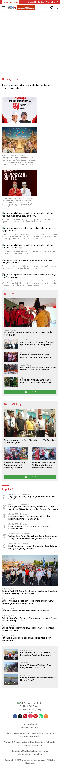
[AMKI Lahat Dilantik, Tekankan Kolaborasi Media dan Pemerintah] (30, 312)
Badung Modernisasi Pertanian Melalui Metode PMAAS (27, 611)
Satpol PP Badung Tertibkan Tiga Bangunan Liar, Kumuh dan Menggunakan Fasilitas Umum (28, 602)
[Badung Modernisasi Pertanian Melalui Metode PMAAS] (11, 679)
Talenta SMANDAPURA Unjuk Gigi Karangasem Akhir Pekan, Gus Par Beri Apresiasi (29, 619)
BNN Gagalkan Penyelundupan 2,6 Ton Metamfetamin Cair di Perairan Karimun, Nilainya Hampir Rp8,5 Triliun (38, 368)
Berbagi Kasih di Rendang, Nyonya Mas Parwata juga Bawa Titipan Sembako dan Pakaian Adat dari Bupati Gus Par (32, 507)
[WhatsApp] (41, 716)
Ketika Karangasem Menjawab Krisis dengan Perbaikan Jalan (29, 527)
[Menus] (4, 7)
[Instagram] (30, 716)
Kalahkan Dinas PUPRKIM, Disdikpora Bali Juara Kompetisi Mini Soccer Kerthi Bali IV (43, 465)
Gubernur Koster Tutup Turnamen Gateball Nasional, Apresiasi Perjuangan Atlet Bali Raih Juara (16, 465)
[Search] (56, 7)
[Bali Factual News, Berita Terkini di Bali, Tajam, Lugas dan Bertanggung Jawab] (21, 7)
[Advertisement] (30, 41)
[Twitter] (20, 716)
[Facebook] (15, 716)
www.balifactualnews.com (34, 760)
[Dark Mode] (51, 7)
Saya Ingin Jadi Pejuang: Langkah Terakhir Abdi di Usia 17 (31, 497)
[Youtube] (35, 716)
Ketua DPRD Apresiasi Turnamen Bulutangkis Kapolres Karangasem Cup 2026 (29, 517)
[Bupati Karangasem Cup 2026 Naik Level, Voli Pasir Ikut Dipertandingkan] (30, 423)
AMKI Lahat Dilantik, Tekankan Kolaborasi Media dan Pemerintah (28, 333)
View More (29, 392)
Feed (34, 724)
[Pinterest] (25, 716)
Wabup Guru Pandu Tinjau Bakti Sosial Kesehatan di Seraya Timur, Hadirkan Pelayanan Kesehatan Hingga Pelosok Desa (32, 537)
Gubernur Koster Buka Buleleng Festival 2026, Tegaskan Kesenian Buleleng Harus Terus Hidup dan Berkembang (35, 355)
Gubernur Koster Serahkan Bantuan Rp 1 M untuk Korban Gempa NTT (37, 343)
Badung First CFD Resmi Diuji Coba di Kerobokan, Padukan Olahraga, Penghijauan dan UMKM (29, 592)
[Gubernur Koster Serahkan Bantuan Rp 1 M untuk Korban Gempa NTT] (11, 344)
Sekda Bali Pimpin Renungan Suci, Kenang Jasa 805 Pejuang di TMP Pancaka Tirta (35, 381)
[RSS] (46, 716)
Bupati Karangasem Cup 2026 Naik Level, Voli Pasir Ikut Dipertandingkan (30, 441)
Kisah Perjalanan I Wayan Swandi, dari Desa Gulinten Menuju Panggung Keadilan (32, 547)
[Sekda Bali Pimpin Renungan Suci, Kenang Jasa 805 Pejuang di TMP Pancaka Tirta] (11, 382)
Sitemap (27, 724)
